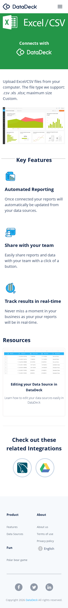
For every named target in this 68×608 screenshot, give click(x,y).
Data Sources (15, 534)
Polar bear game (17, 560)
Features (12, 527)
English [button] (49, 549)
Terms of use (45, 534)
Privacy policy (45, 541)
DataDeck (32, 600)
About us (42, 527)
